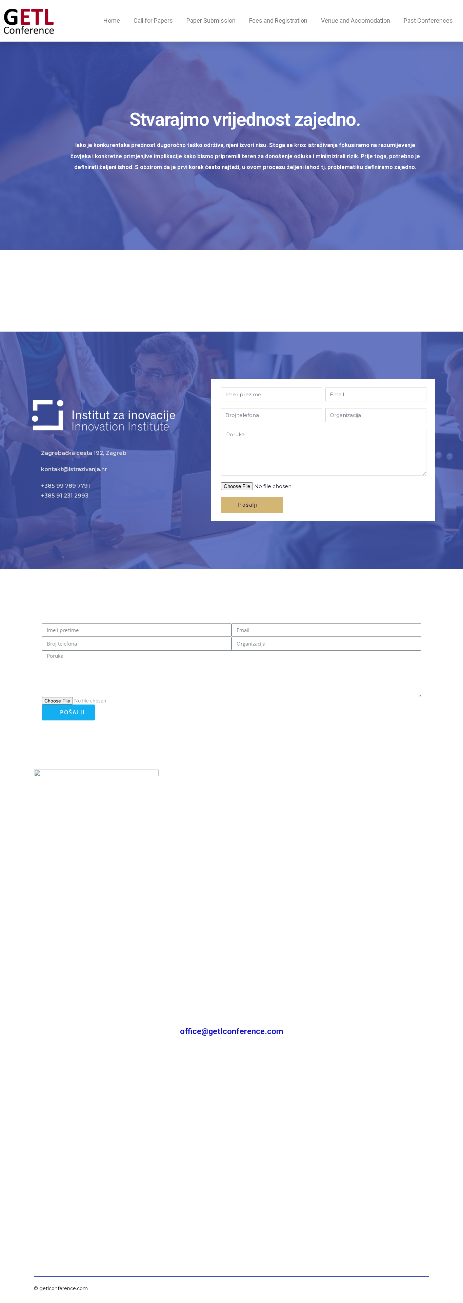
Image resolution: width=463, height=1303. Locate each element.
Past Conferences (428, 20)
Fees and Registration (278, 20)
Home (111, 20)
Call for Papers (153, 20)
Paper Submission (211, 20)
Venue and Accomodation (355, 20)
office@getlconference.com (231, 1031)
